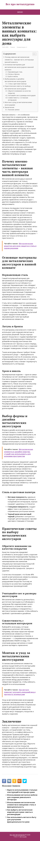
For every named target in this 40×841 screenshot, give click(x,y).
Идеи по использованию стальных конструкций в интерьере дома (22, 791)
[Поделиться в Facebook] (4, 781)
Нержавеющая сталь (15, 72)
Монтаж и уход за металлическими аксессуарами (18, 103)
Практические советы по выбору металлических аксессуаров (18, 87)
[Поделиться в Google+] (19, 781)
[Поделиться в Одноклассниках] (14, 781)
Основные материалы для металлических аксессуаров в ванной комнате (19, 67)
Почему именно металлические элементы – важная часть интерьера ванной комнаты (19, 59)
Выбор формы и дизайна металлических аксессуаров (15, 80)
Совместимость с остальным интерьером (18, 99)
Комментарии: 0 (22, 47)
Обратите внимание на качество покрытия (19, 92)
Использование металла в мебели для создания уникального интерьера (22, 797)
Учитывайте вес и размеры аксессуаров (21, 95)
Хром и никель (13, 76)
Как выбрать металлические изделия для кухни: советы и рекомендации (20, 812)
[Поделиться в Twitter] (25, 781)
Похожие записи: (14, 110)
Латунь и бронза (13, 74)
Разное (12, 47)
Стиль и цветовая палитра (17, 84)
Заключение (9, 107)
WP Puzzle (23, 837)
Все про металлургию (20, 4)
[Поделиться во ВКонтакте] (9, 781)
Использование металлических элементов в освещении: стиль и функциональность (21, 804)
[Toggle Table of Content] (33, 54)
